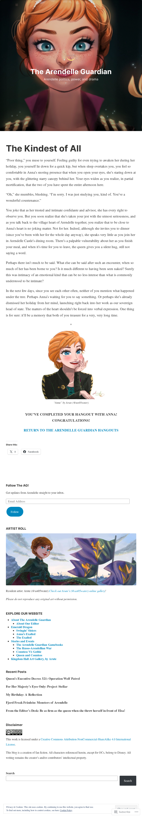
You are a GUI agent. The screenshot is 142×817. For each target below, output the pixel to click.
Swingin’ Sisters (26, 630)
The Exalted (24, 637)
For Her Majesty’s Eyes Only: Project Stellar (37, 686)
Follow (15, 512)
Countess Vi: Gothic (28, 651)
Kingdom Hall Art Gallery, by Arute (33, 659)
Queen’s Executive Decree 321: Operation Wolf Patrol (43, 678)
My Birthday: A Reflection (24, 694)
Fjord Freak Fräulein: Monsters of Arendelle (37, 702)
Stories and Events (22, 641)
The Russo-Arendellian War (34, 648)
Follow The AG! (17, 485)
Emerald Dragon (21, 627)
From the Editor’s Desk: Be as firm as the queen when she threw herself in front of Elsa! (65, 710)
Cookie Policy (66, 810)
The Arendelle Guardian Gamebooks (39, 644)
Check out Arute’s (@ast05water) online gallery (77, 591)
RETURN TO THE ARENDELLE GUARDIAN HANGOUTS (71, 430)
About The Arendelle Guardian (31, 620)
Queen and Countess (29, 655)
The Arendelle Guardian (71, 71)
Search (10, 773)
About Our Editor (27, 623)
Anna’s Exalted (26, 634)
